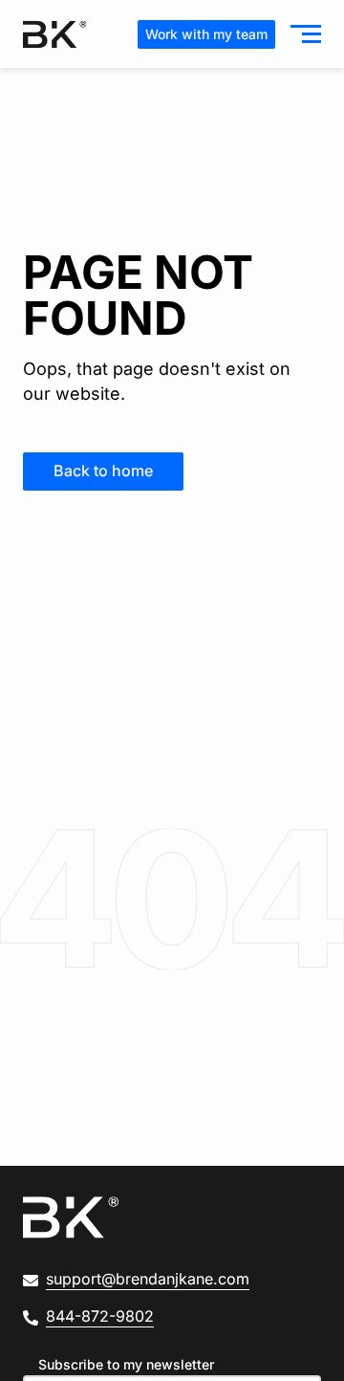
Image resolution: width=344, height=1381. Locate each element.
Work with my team (206, 34)
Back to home (103, 470)
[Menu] (302, 34)
